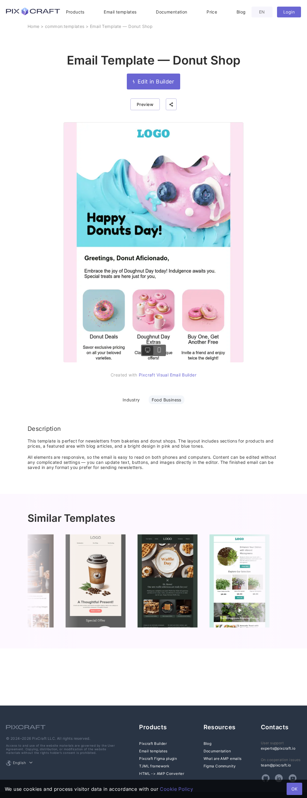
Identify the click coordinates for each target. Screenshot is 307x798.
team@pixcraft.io (276, 765)
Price (212, 11)
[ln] (278, 778)
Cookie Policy (176, 789)
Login (289, 11)
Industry (131, 399)
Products (75, 11)
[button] (171, 104)
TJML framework (154, 766)
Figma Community (220, 766)
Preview (145, 104)
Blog (241, 11)
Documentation (171, 11)
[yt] (292, 778)
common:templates (65, 26)
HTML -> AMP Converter (161, 773)
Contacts (274, 727)
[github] (265, 778)
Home (34, 26)
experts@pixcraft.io (278, 748)
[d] (148, 350)
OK (294, 788)
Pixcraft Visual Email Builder (167, 374)
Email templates (120, 11)
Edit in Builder (156, 81)
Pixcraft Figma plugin (158, 758)
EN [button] (262, 11)
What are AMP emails (223, 758)
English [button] (19, 762)
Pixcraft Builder (153, 743)
